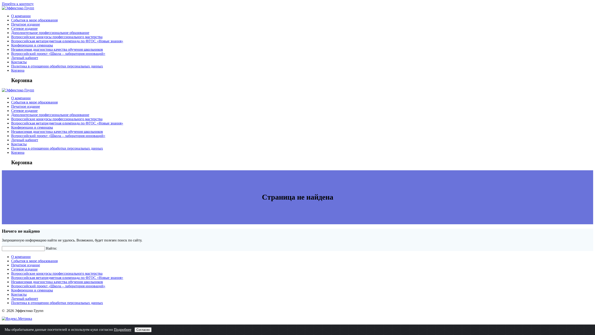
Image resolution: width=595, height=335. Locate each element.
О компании (21, 16)
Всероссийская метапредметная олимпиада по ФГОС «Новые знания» (67, 41)
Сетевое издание (24, 28)
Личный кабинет (24, 58)
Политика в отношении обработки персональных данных (57, 66)
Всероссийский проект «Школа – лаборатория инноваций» (58, 54)
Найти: (51, 248)
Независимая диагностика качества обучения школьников (57, 49)
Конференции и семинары (32, 45)
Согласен (143, 330)
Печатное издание (25, 24)
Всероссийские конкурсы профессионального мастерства (56, 37)
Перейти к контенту (18, 4)
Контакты (19, 62)
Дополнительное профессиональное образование (50, 33)
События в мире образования (34, 20)
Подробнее (122, 330)
